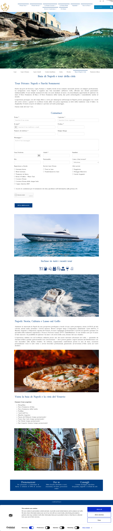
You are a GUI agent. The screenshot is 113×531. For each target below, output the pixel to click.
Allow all (99, 509)
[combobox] (103, 7)
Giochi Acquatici (79, 174)
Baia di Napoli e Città (80, 72)
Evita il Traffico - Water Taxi (25, 176)
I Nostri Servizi (35, 5)
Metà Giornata (20, 172)
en (100, 1)
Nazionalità (47, 159)
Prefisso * (61, 124)
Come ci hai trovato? (79, 159)
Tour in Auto (49, 169)
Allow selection (99, 515)
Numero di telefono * (21, 131)
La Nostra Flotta (64, 5)
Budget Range (62, 131)
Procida (69, 72)
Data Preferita (18, 152)
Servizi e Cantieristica (50, 9)
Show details (86, 527)
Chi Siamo (63, 9)
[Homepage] (5, 7)
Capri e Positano (25, 72)
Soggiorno (77, 169)
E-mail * (17, 124)
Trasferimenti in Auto (52, 172)
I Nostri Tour (22, 5)
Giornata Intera (21, 169)
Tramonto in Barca (95, 72)
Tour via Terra (86, 5)
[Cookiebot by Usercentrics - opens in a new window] (10, 528)
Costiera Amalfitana (50, 72)
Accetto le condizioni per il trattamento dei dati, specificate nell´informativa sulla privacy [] (46, 189)
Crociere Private (21, 179)
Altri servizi (76, 166)
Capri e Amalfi (37, 72)
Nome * (16, 117)
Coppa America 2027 (23, 184)
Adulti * (45, 152)
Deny (99, 520)
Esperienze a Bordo (21, 166)
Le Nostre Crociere (50, 5)
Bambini (75, 152)
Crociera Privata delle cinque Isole (27, 181)
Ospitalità (74, 5)
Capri (15, 72)
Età (15, 159)
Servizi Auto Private (49, 166)
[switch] (47, 527)
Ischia (61, 72)
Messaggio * (18, 137)
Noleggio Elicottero (80, 172)
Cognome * (61, 117)
